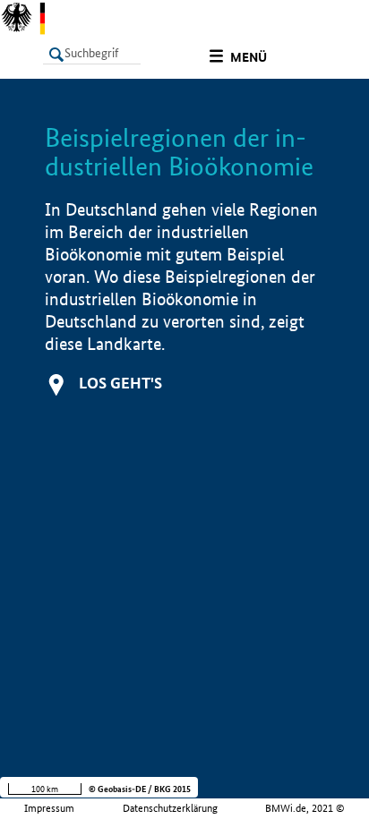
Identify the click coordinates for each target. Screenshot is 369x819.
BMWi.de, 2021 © (305, 808)
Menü (248, 57)
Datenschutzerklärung (170, 808)
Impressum (49, 808)
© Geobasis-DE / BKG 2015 (140, 789)
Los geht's (120, 382)
